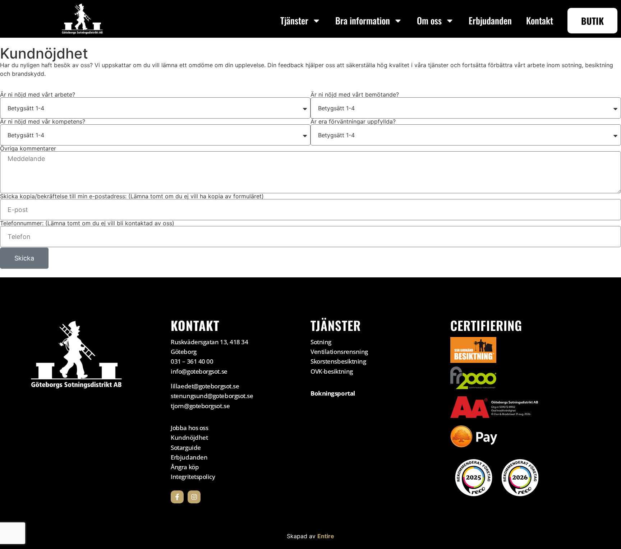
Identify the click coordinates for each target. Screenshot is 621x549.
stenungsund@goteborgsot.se (212, 396)
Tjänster (294, 20)
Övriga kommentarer (28, 148)
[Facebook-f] (177, 496)
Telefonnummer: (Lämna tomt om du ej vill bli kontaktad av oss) (87, 223)
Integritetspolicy (193, 476)
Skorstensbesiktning (338, 361)
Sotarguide (186, 447)
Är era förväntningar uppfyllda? (353, 121)
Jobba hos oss (189, 428)
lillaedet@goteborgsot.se (205, 386)
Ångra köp (185, 467)
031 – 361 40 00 (192, 361)
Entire (325, 536)
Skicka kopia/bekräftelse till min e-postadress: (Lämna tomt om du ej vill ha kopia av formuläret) (132, 196)
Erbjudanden (490, 20)
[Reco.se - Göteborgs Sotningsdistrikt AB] (473, 477)
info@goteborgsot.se (199, 371)
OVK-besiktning (331, 371)
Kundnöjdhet (189, 437)
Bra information (362, 20)
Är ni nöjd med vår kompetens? (42, 121)
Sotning (320, 342)
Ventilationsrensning (339, 351)
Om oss (429, 20)
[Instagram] (194, 496)
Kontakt (539, 20)
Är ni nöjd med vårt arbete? (37, 94)
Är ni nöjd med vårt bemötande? (354, 94)
